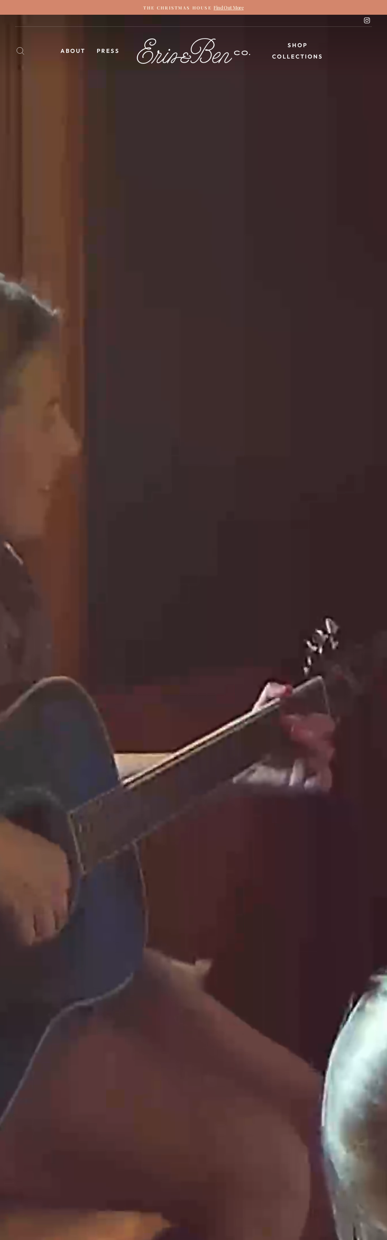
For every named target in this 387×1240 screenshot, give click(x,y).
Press (108, 50)
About (72, 50)
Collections (297, 56)
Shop (298, 45)
